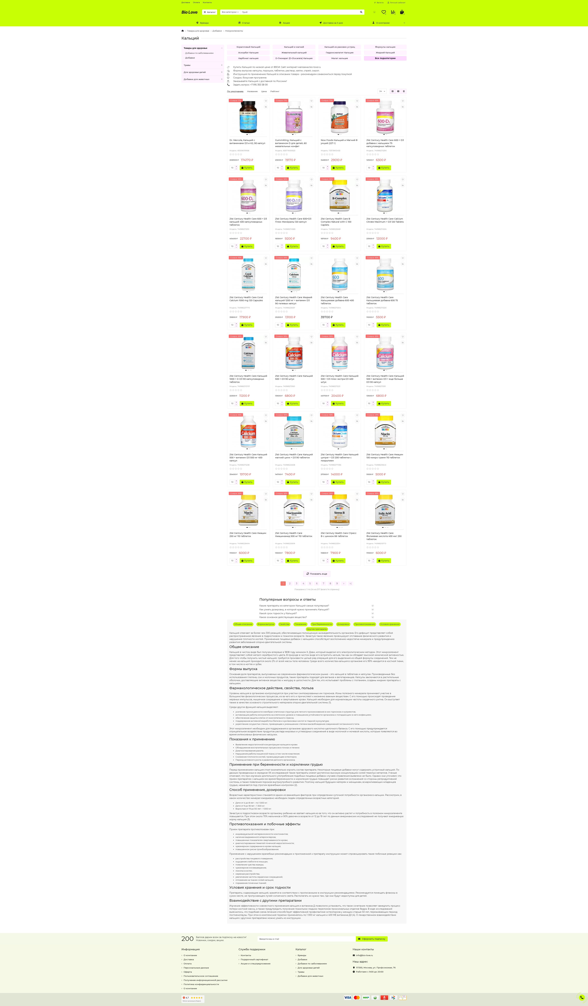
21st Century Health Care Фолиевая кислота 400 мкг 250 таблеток (383, 536)
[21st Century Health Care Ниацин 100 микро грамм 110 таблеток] (385, 431)
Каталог (211, 12)
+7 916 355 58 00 (259, 84)
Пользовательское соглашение (201, 976)
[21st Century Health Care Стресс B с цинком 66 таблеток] (339, 510)
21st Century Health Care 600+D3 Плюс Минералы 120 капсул (293, 220)
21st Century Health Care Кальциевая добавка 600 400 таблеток (337, 300)
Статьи (246, 23)
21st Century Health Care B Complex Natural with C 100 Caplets (336, 221)
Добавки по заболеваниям (199, 53)
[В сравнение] (266, 107)
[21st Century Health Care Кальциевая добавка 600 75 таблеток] (385, 274)
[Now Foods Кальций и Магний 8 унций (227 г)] (339, 117)
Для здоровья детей (195, 72)
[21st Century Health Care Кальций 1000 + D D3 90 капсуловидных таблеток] (248, 353)
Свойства (284, 624)
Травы (187, 65)
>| (350, 583)
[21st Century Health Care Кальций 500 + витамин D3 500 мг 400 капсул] (248, 431)
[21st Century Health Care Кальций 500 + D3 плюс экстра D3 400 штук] (339, 353)
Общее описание (243, 624)
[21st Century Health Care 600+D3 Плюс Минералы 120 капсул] (294, 195)
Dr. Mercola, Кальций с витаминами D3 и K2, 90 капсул (247, 142)
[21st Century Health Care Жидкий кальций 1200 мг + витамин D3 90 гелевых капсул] (294, 274)
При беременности (322, 624)
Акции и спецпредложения (255, 963)
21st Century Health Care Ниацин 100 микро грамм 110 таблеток (384, 456)
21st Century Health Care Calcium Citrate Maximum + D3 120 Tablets (385, 220)
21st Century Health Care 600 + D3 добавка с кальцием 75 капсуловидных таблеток (385, 143)
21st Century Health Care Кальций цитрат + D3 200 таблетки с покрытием (339, 457)
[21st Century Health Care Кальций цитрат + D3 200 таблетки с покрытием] (339, 431)
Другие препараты (317, 629)
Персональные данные (196, 967)
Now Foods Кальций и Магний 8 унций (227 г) (339, 142)
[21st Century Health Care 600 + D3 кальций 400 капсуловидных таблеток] (248, 195)
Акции (286, 23)
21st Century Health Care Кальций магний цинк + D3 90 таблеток (294, 456)
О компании (383, 23)
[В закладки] (266, 101)
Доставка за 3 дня (333, 23)
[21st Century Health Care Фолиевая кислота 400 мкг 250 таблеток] (385, 510)
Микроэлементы (234, 31)
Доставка (185, 2)
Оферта (188, 972)
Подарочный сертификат (254, 959)
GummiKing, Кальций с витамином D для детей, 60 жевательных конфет (291, 143)
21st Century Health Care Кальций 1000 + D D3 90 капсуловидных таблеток (248, 379)
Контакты (207, 2)
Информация (190, 949)
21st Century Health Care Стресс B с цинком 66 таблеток (338, 535)
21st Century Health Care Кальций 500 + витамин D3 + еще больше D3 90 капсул (385, 379)
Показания (300, 624)
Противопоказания (364, 624)
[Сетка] (393, 91)
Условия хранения (390, 624)
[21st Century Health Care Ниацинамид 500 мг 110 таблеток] (294, 510)
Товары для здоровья (198, 31)
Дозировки (343, 624)
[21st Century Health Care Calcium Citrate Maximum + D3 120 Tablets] (385, 195)
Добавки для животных (196, 79)
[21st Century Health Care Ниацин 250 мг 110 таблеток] (248, 510)
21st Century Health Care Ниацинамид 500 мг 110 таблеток (293, 535)
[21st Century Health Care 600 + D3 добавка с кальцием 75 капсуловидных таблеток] (385, 117)
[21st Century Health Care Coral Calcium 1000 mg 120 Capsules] (248, 274)
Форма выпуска (266, 624)
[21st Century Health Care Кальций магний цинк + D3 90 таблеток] (294, 431)
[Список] (398, 91)
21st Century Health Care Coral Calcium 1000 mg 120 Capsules (246, 299)
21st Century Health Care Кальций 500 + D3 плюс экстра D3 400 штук (339, 379)
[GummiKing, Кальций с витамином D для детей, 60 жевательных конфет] (294, 117)
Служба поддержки (252, 949)
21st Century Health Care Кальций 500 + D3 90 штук (294, 377)
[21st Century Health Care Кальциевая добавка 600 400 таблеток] (339, 274)
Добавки (217, 31)
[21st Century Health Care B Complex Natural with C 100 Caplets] (339, 195)
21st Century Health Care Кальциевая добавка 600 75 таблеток (382, 300)
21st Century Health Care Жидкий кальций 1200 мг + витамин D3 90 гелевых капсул (293, 300)
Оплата (196, 2)
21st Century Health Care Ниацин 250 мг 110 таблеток (248, 535)
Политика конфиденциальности (201, 984)
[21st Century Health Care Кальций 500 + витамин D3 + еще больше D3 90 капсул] (385, 353)
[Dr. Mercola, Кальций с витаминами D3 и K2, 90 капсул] (248, 117)
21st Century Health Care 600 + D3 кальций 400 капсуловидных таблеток (248, 221)
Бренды (204, 23)
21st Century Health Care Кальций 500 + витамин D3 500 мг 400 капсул (248, 457)
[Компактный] (404, 91)
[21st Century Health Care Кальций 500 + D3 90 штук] (294, 353)
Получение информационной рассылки (205, 980)
